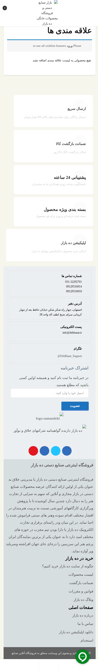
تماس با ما (85, 624)
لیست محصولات (81, 574)
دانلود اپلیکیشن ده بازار (76, 632)
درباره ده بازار (82, 615)
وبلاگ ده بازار (83, 600)
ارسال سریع (77, 109)
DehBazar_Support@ (70, 356)
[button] (7, 6)
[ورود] (29, 665)
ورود (70, 46)
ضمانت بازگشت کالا (71, 144)
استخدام (87, 640)
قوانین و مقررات (81, 591)
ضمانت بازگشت (81, 583)
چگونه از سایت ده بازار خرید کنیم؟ (67, 566)
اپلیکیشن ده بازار (73, 243)
